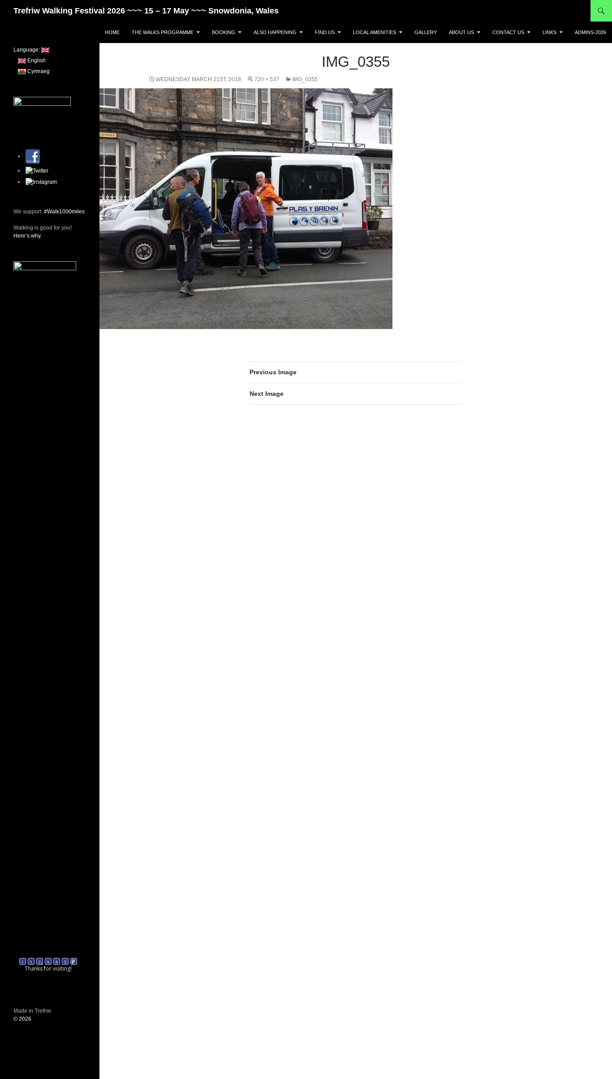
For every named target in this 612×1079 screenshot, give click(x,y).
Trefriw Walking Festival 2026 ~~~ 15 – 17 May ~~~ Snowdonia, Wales (146, 10)
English (36, 60)
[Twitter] (37, 170)
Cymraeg (38, 71)
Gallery (425, 32)
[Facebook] (33, 156)
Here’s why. (27, 236)
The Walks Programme (163, 32)
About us (461, 32)
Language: (27, 50)
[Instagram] (41, 181)
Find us (325, 32)
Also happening (275, 32)
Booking (223, 32)
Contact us (508, 32)
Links (549, 32)
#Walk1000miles (64, 211)
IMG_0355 (305, 79)
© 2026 (22, 1019)
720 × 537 (266, 79)
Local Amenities (374, 32)
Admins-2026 (590, 32)
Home (112, 32)
